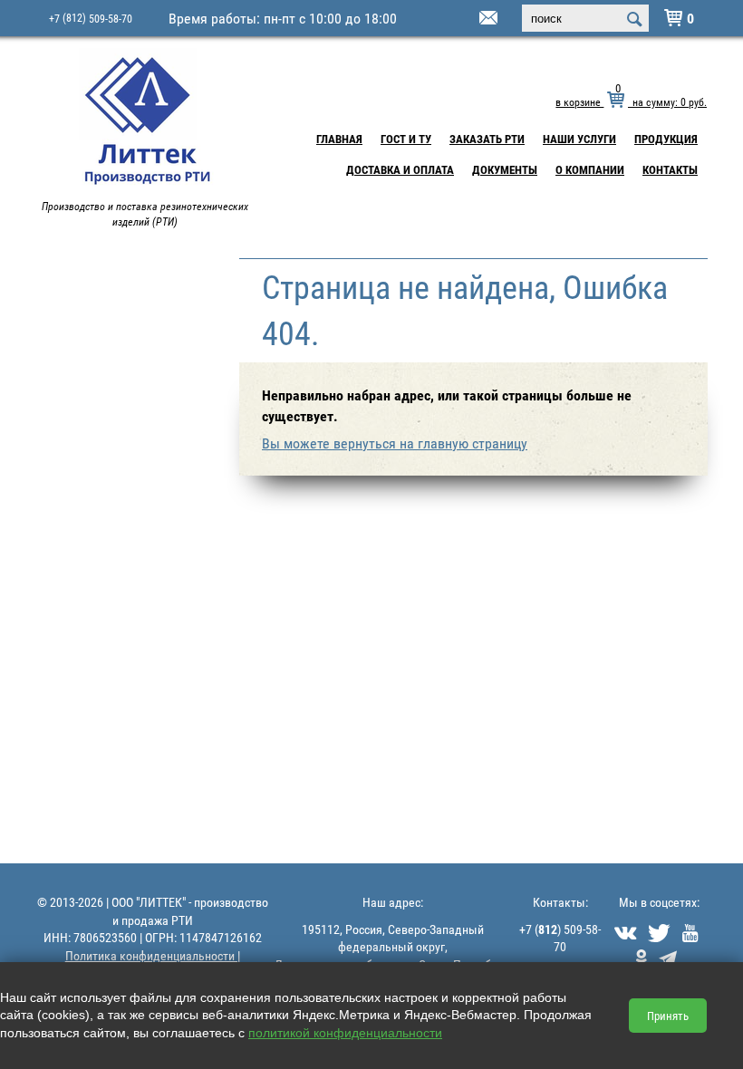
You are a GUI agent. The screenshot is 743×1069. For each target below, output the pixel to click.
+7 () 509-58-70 (560, 938)
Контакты (670, 169)
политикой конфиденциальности (345, 1033)
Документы (504, 169)
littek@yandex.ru (465, 19)
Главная (339, 138)
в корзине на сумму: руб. (631, 101)
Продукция (666, 138)
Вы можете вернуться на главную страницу (394, 443)
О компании (589, 169)
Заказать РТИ (487, 138)
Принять (668, 1015)
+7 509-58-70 (90, 17)
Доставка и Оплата (400, 169)
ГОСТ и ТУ (406, 138)
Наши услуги (579, 138)
